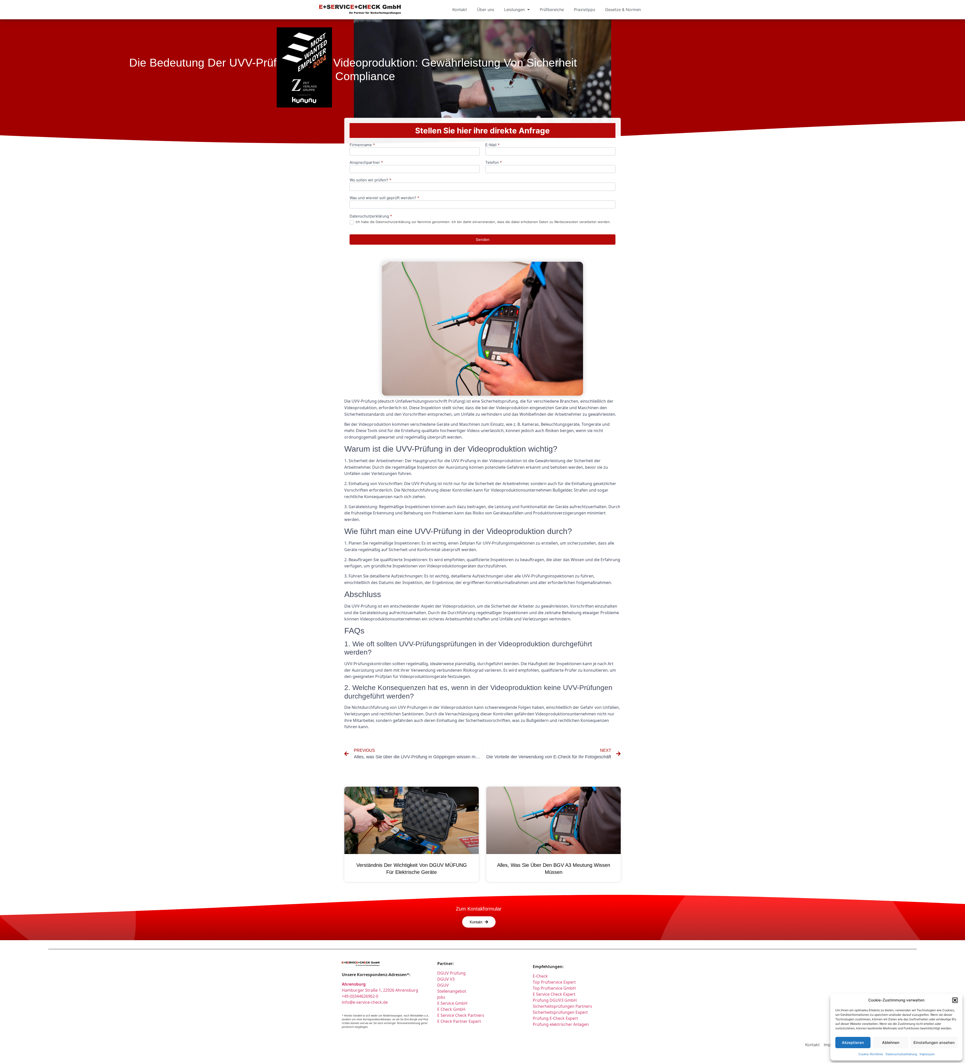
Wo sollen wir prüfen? (370, 180)
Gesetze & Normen (623, 9)
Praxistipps (584, 9)
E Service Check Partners (460, 1015)
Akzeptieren (853, 1042)
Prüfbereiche (552, 9)
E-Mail (492, 145)
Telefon (493, 163)
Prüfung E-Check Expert (555, 1018)
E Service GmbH (452, 1003)
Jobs (441, 997)
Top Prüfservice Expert (554, 982)
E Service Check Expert (555, 994)
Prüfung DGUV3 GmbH (555, 1000)
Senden (483, 239)
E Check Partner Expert (459, 1021)
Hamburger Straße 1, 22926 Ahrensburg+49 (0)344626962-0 (380, 990)
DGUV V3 (446, 979)
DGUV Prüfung (451, 973)
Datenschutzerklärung (901, 1054)
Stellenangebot (451, 991)
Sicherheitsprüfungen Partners (562, 1006)
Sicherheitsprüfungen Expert (560, 1012)
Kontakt (459, 9)
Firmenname (362, 145)
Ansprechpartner (366, 163)
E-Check (540, 976)
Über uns (485, 9)
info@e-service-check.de (365, 1002)
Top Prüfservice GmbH (554, 988)
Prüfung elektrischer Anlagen (561, 1024)
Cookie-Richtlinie (870, 1054)
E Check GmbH (451, 1009)
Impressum (927, 1054)
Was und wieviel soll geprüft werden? (384, 198)
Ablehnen (890, 1042)
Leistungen (514, 9)
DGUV (443, 985)
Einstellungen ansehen (934, 1042)
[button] (954, 1000)
